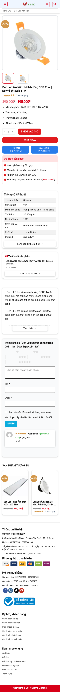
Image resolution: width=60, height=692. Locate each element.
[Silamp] (29, 4)
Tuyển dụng (7, 674)
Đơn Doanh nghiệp (10, 665)
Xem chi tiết (48, 179)
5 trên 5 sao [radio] (12, 362)
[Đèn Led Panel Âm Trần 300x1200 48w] (15, 486)
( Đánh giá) (22, 95)
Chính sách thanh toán (12, 639)
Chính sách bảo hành (11, 635)
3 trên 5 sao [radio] (12, 357)
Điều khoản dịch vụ (10, 627)
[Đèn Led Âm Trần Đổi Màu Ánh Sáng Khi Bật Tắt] (45, 486)
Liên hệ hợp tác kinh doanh (14, 661)
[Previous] (5, 43)
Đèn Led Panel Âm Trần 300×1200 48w (15, 503)
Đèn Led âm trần (21, 11)
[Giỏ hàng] (47, 4)
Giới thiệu (6, 653)
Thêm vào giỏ (29, 131)
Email (8, 398)
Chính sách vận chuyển (12, 631)
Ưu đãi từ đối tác (9, 669)
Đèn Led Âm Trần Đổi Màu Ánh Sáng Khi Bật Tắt (43, 503)
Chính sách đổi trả (10, 619)
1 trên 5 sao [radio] (9, 352)
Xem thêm (28, 328)
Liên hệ (5, 657)
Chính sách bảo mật (11, 623)
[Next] (55, 43)
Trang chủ (6, 11)
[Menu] (5, 4)
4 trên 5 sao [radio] (34, 357)
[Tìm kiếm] (55, 4)
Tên (7, 384)
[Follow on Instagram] (10, 590)
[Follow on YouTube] (21, 590)
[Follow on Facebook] (5, 590)
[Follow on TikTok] (16, 590)
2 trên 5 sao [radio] (26, 352)
